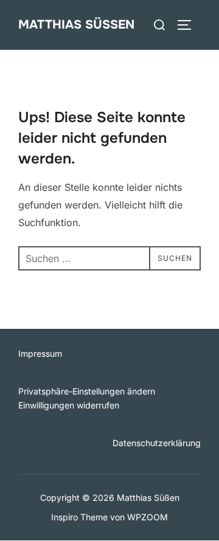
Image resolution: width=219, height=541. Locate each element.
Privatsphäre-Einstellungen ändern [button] (86, 391)
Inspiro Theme (79, 517)
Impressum (40, 353)
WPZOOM (147, 517)
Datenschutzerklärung (157, 443)
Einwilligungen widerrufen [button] (68, 405)
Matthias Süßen (76, 24)
